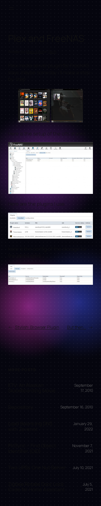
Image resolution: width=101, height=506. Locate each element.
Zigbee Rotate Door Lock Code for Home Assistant (36, 486)
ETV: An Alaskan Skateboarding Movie (31, 387)
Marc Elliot (35, 51)
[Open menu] (11, 8)
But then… (76, 327)
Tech (52, 51)
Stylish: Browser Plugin (37, 327)
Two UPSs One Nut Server (37, 467)
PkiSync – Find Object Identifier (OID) (32, 448)
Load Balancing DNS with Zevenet (30, 426)
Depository (20, 407)
